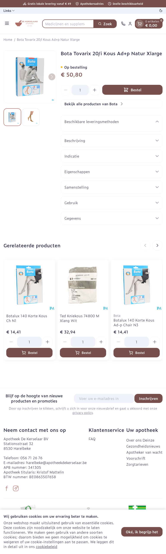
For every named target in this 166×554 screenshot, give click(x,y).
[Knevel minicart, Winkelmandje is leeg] (140, 24)
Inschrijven (148, 398)
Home (7, 39)
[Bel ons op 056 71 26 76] (123, 24)
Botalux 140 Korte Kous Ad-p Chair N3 (133, 322)
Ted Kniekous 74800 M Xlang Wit (79, 318)
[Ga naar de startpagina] (26, 23)
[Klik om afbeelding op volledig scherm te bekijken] (30, 77)
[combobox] (68, 23)
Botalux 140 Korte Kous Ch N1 (26, 318)
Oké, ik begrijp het (142, 531)
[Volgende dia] (157, 245)
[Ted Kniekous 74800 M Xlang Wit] (83, 285)
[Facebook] (6, 488)
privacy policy (82, 412)
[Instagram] (16, 488)
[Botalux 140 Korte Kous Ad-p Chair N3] (136, 285)
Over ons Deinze (140, 440)
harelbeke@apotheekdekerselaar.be (56, 462)
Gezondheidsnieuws (143, 446)
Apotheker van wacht (144, 452)
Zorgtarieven (137, 464)
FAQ (92, 438)
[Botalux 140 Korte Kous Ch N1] (29, 285)
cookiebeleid (46, 546)
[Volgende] (51, 76)
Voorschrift (135, 458)
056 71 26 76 (31, 457)
